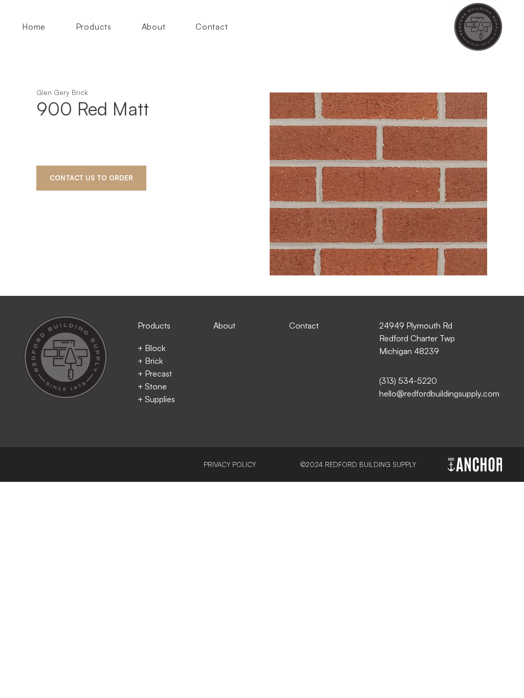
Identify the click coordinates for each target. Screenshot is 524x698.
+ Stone (152, 386)
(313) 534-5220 (408, 381)
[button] (102, 26)
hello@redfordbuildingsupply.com (439, 393)
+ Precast (155, 373)
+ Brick (150, 361)
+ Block (151, 348)
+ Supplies (156, 399)
